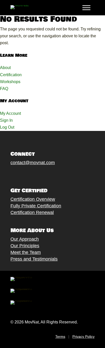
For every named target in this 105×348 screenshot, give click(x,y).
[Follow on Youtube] (39, 174)
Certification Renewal (32, 212)
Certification (11, 75)
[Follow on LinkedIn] (49, 174)
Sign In (6, 120)
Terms (60, 336)
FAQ (4, 88)
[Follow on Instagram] (28, 174)
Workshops (10, 82)
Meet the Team (25, 252)
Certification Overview (32, 199)
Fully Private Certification (35, 205)
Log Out (7, 127)
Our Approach (24, 239)
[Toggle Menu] (86, 8)
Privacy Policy (83, 336)
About (5, 67)
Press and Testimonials (34, 259)
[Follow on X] (18, 174)
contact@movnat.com (32, 162)
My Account (10, 113)
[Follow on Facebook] (8, 174)
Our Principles (24, 245)
